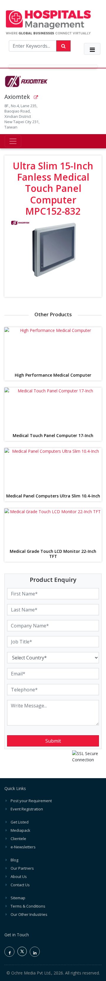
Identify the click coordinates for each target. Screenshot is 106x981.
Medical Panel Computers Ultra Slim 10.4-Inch (53, 496)
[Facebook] (9, 952)
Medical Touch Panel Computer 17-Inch (53, 435)
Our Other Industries (29, 914)
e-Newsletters (23, 847)
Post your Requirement (31, 800)
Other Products (53, 314)
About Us (19, 876)
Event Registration (27, 809)
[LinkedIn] (35, 952)
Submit (53, 741)
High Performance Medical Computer (53, 375)
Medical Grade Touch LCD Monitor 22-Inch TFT (53, 554)
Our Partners (22, 868)
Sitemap (18, 897)
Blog (14, 860)
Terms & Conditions (28, 906)
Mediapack (20, 830)
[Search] (63, 46)
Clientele (18, 838)
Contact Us (20, 884)
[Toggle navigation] (92, 49)
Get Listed (20, 822)
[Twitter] (22, 954)
